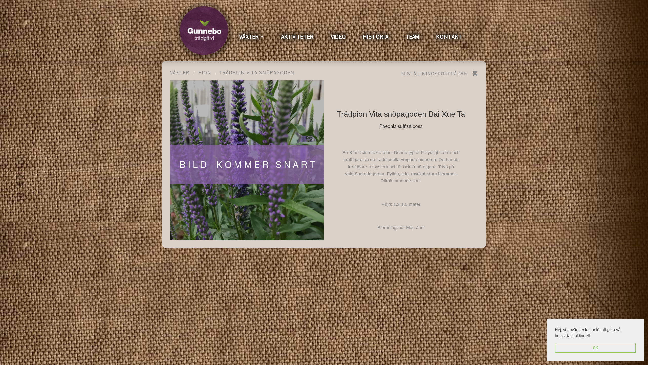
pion (205, 73)
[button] (592, 336)
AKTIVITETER (297, 36)
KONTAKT (449, 36)
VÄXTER (249, 36)
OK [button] (595, 348)
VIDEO (338, 36)
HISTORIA (376, 36)
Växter (179, 73)
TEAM (412, 36)
